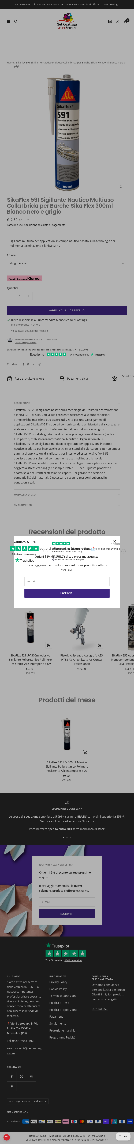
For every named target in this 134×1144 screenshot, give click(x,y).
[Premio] (6, 1137)
